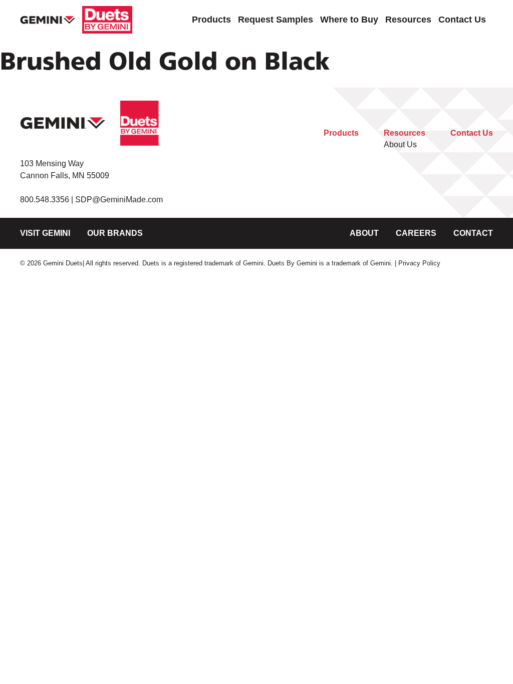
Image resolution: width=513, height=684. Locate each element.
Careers (416, 233)
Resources (408, 19)
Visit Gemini (45, 233)
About (364, 233)
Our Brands (115, 233)
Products (211, 19)
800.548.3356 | (47, 199)
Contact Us (462, 19)
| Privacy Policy (417, 263)
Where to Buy (349, 19)
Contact (473, 233)
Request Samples (275, 19)
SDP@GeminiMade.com (119, 199)
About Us (400, 144)
